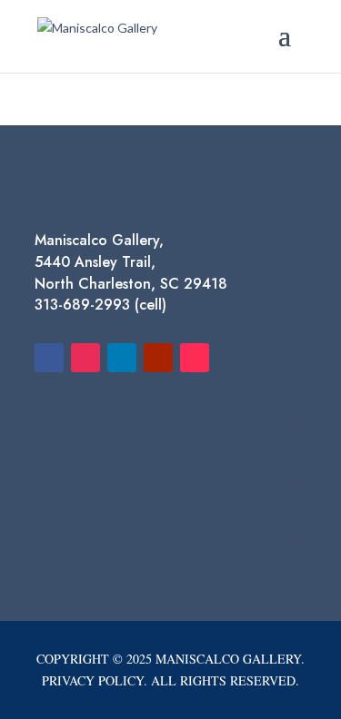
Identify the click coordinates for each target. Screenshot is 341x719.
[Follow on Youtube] (158, 357)
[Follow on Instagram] (85, 357)
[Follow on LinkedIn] (121, 357)
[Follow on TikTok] (194, 357)
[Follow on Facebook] (49, 357)
